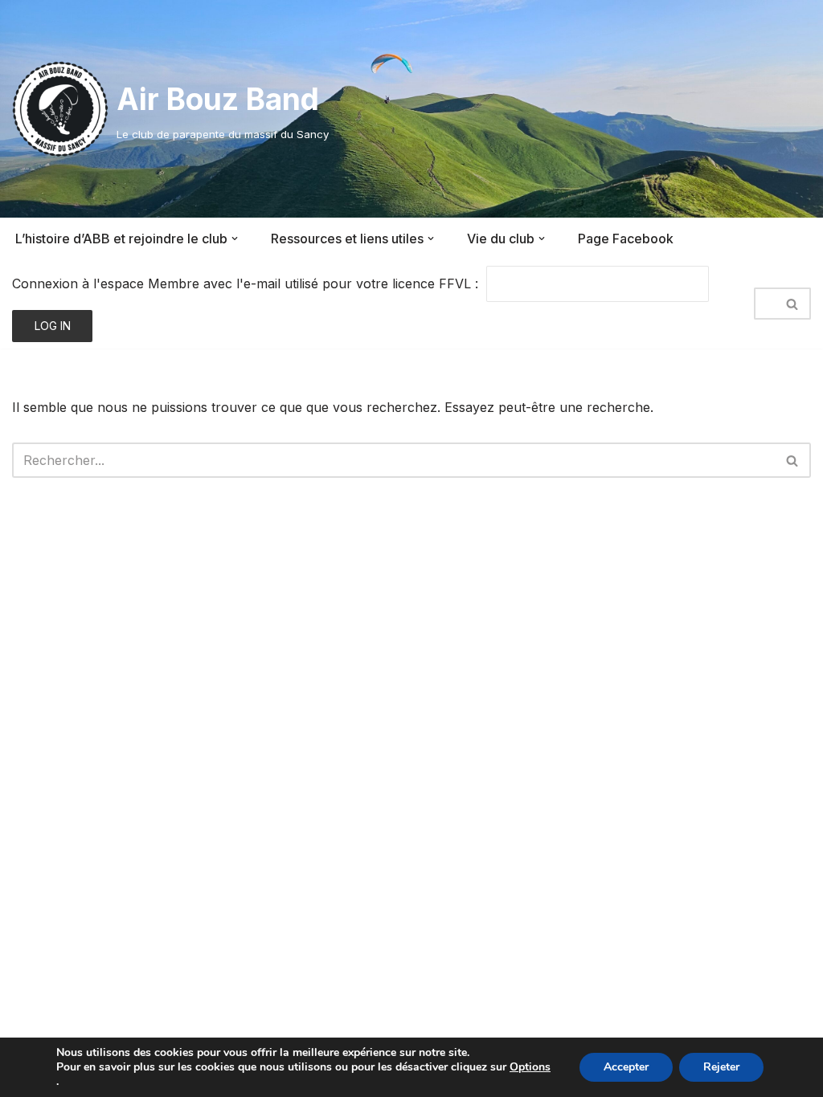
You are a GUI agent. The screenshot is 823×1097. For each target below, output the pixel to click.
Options (530, 1067)
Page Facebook (626, 238)
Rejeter (721, 1067)
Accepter (626, 1067)
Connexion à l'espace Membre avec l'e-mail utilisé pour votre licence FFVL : (245, 283)
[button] (234, 238)
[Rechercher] (793, 304)
